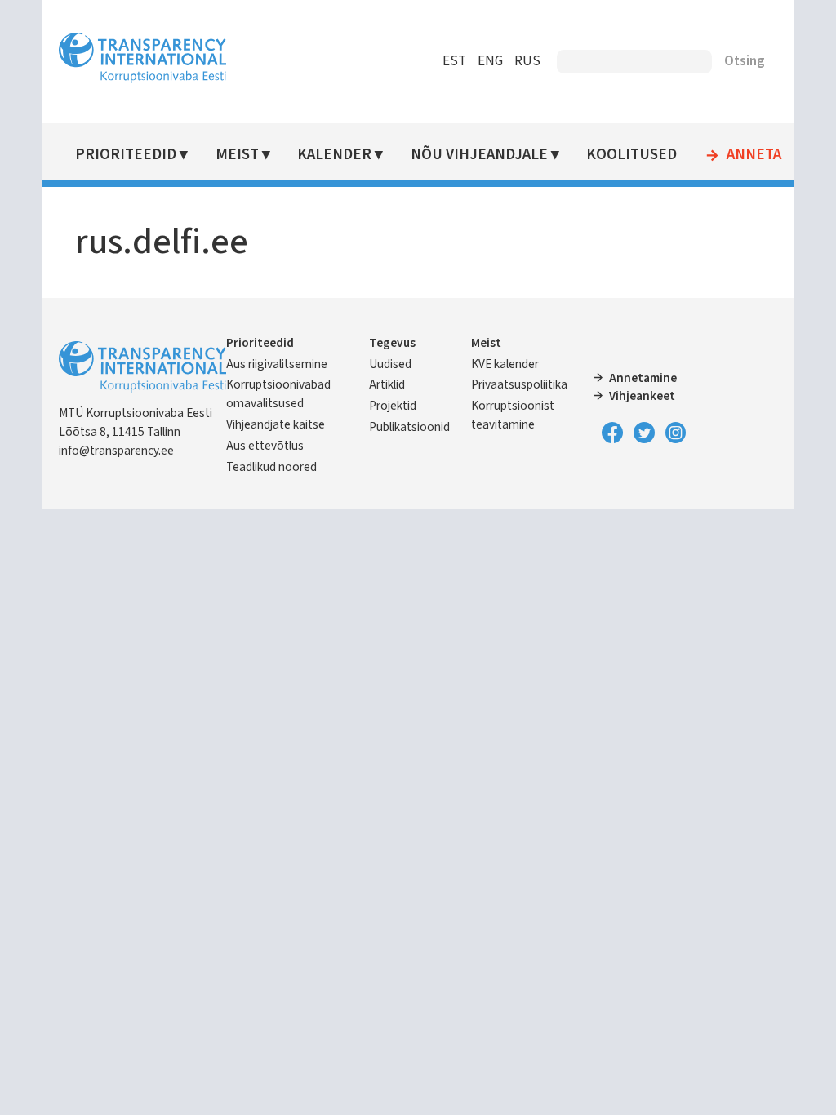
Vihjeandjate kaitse (275, 424)
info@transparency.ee (116, 450)
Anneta (754, 155)
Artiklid (387, 384)
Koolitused (631, 154)
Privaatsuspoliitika (519, 384)
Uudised (390, 364)
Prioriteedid (125, 154)
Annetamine (643, 378)
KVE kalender (505, 364)
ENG (490, 61)
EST (454, 61)
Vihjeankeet (642, 396)
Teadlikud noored (271, 467)
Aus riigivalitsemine (276, 364)
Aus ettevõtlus (265, 446)
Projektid (392, 406)
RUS (527, 61)
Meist (237, 154)
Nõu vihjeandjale (479, 154)
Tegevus (392, 343)
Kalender (334, 154)
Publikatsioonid (409, 427)
